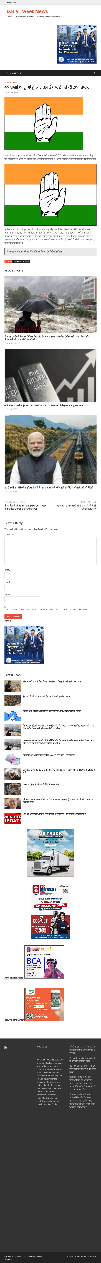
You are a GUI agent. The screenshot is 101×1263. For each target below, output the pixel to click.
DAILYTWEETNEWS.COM (52, 1059)
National (8, 83)
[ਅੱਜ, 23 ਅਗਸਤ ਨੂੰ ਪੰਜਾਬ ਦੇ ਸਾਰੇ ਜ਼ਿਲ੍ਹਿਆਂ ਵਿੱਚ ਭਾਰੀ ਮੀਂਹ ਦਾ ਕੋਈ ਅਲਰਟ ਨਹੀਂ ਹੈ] (12, 814)
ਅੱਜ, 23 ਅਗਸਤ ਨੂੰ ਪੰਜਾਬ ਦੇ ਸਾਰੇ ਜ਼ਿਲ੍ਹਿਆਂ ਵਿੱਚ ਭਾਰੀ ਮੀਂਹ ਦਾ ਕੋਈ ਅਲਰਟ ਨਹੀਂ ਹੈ (54, 814)
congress (17, 261)
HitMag (93, 1256)
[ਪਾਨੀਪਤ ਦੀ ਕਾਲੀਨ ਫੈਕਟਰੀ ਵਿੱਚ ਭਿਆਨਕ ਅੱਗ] (12, 785)
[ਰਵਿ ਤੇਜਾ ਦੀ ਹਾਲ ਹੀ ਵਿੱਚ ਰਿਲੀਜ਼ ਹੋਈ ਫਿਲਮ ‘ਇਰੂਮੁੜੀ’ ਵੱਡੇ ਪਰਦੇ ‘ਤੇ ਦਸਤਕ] (12, 682)
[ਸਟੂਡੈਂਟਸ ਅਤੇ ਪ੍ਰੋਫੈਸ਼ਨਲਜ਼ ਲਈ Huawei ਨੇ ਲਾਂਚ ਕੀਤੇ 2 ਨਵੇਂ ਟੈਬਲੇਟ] (12, 755)
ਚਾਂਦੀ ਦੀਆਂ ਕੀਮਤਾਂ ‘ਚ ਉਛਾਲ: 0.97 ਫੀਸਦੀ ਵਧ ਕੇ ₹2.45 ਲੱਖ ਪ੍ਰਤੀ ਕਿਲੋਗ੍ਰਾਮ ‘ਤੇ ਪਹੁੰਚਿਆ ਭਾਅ (43, 405)
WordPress (81, 1256)
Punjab (26, 261)
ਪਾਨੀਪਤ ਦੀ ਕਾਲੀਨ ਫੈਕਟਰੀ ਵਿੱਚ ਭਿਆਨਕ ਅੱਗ (41, 784)
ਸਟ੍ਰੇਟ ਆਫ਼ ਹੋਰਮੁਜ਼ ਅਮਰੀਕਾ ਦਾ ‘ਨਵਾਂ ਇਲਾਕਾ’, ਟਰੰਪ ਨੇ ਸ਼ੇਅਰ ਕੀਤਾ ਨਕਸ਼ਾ (52, 711)
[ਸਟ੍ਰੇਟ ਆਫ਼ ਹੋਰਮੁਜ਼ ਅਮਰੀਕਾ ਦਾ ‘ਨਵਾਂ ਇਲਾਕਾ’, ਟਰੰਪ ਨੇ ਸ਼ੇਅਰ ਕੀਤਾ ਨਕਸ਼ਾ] (12, 711)
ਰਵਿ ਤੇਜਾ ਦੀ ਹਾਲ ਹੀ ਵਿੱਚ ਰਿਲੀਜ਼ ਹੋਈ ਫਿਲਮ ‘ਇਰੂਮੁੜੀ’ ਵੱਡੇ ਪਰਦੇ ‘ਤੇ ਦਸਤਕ (52, 681)
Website (8, 594)
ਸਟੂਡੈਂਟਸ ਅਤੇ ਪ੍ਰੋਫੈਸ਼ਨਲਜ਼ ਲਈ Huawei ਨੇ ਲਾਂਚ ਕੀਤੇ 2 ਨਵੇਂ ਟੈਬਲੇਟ (48, 755)
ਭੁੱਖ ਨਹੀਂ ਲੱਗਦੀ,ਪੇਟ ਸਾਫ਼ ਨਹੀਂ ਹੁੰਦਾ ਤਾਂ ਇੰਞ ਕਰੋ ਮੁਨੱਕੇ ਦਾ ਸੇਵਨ (46, 696)
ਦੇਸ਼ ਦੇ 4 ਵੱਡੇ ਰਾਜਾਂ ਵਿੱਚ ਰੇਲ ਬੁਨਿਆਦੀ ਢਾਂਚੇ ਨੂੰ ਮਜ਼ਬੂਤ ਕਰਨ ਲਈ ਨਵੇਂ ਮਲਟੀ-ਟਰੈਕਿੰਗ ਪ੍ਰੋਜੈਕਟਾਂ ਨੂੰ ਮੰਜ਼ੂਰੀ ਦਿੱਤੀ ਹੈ (49, 487)
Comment (10, 535)
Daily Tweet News (27, 11)
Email (7, 582)
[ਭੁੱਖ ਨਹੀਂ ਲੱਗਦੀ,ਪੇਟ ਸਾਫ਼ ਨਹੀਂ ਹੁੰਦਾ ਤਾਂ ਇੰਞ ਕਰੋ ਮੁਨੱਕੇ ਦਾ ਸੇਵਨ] (12, 696)
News (15, 83)
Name (7, 570)
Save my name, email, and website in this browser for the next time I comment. (46, 610)
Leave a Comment (11, 92)
